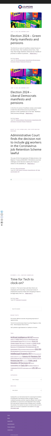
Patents (26, 356)
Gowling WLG (9, 421)
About (8, 418)
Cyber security (14, 345)
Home (8, 415)
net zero (20, 356)
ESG (17, 60)
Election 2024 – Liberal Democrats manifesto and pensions (23, 97)
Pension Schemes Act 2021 (17, 358)
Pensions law (23, 61)
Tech (24, 365)
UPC (35, 368)
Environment (15, 349)
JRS (36, 170)
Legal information (10, 424)
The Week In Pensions (33, 365)
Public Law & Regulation (20, 168)
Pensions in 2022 (36, 358)
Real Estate (26, 363)
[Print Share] (2, 222)
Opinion (16, 298)
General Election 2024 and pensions (33, 60)
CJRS (17, 170)
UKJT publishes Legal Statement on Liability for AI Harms (24, 327)
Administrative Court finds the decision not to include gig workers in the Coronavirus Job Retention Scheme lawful (26, 144)
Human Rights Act (31, 170)
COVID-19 (36, 343)
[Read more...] (33, 53)
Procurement (25, 360)
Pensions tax (28, 61)
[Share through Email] (2, 220)
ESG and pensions (21, 60)
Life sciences (38, 353)
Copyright (29, 343)
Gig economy (13, 61)
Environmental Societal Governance (27, 349)
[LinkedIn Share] (2, 211)
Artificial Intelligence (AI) (22, 337)
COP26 (23, 343)
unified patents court (27, 368)
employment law (33, 347)
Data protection (20, 345)
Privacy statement (11, 427)
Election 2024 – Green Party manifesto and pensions (26, 39)
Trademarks (15, 368)
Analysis (17, 58)
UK (21, 368)
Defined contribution (20, 120)
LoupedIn (25, 7)
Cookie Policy (10, 429)
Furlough (20, 170)
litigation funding (14, 356)
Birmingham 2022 (25, 339)
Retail (32, 363)
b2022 (18, 339)
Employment (18, 300)
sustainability (16, 365)
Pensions (18, 61)
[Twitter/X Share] (2, 214)
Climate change (16, 343)
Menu (26, 1)
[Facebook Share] (2, 217)
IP (33, 354)
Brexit (35, 341)
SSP (18, 171)
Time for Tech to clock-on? (22, 281)
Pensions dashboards (28, 358)
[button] (1, 225)
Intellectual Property (21, 353)
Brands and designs (28, 341)
